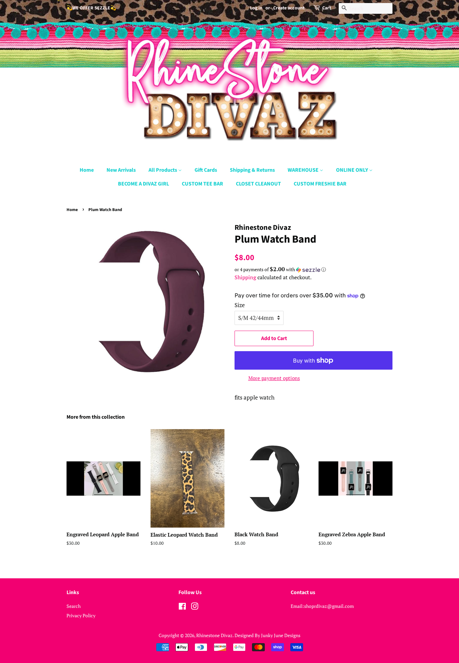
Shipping (245, 277)
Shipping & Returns (252, 170)
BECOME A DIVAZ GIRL (143, 184)
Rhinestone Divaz (214, 635)
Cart (326, 8)
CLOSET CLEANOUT (258, 184)
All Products (163, 170)
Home (87, 170)
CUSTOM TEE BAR (202, 184)
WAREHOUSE (304, 170)
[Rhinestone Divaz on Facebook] (182, 607)
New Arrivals (121, 170)
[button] (313, 269)
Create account (288, 8)
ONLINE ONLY (352, 170)
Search (74, 606)
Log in (256, 8)
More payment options (274, 378)
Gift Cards (206, 170)
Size (240, 305)
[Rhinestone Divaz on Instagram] (194, 607)
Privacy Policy (81, 615)
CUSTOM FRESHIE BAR (320, 184)
